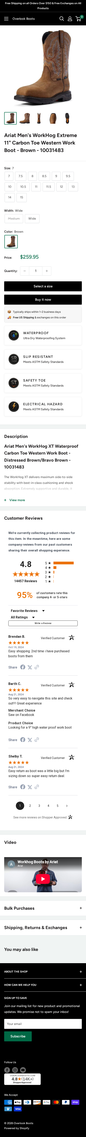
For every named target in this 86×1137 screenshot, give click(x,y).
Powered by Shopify (16, 1128)
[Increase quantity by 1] (46, 271)
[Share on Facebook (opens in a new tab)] (22, 668)
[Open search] (61, 18)
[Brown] (11, 241)
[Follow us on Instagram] (15, 1070)
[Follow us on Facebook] (7, 1070)
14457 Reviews (28, 581)
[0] (78, 18)
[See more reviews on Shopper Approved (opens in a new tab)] (36, 667)
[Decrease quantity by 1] (24, 271)
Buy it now (43, 300)
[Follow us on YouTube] (23, 1070)
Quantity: (11, 271)
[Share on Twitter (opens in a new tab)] (29, 667)
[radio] (61, 563)
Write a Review (43, 623)
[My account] (70, 18)
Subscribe (17, 1036)
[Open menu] (6, 18)
